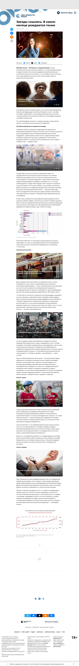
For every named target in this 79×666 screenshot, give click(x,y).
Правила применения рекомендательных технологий (13, 655)
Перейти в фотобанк (52, 59)
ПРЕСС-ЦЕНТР (25, 632)
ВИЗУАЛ (51, 627)
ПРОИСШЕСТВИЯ (44, 627)
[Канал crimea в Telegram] (27, 615)
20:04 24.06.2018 (20, 29)
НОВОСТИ (17, 632)
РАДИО (33, 632)
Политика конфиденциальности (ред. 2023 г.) (13, 652)
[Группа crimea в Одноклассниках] (45, 615)
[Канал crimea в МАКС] (51, 615)
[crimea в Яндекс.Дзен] (39, 615)
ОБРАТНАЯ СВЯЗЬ (50, 632)
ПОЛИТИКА (28, 627)
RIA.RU (58, 632)
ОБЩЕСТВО (35, 627)
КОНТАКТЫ (40, 632)
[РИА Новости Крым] (25, 16)
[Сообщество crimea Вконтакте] (33, 615)
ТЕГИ (63, 632)
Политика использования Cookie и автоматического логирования (11, 649)
